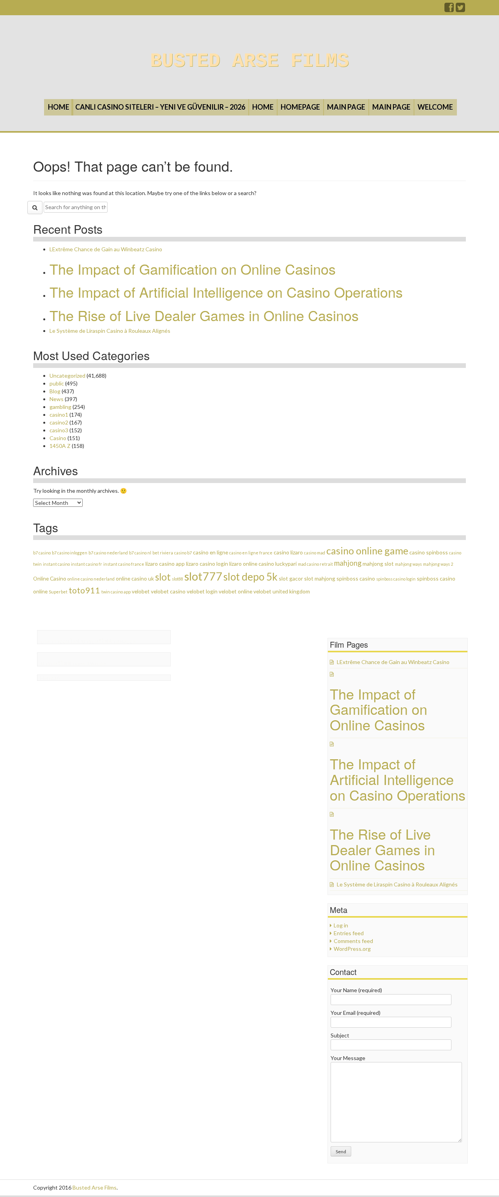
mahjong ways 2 (438, 564)
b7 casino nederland (108, 552)
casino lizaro (288, 552)
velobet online (235, 591)
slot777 (203, 576)
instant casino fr (86, 564)
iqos (80, 663)
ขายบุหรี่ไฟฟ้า (98, 641)
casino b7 (183, 552)
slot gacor (291, 578)
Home (58, 107)
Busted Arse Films (249, 61)
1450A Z (60, 445)
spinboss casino (355, 578)
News (57, 399)
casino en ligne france (251, 552)
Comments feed (353, 941)
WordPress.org (352, 948)
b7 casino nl (140, 552)
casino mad (314, 552)
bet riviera (162, 552)
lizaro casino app (165, 563)
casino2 (59, 422)
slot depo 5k (250, 576)
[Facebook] (449, 9)
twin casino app (116, 591)
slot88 (177, 578)
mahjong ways (408, 564)
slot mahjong (319, 578)
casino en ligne (210, 552)
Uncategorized (67, 375)
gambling (60, 406)
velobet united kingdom (281, 591)
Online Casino (49, 578)
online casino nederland (91, 578)
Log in (341, 925)
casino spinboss (428, 552)
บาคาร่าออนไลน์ (60, 641)
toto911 (84, 590)
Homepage (300, 107)
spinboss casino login (396, 578)
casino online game (367, 550)
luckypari (286, 563)
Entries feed (349, 933)
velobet (141, 591)
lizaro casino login (207, 563)
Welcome (435, 107)
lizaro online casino (251, 563)
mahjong (347, 563)
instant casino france (123, 564)
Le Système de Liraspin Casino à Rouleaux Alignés (110, 330)
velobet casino (168, 591)
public (57, 383)
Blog (55, 391)
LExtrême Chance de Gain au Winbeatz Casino (106, 249)
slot (163, 577)
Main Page (346, 107)
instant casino (56, 564)
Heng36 (50, 678)
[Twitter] (461, 9)
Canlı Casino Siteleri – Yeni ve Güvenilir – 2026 (160, 107)
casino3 (59, 430)
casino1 (59, 414)
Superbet (58, 591)
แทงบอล (126, 641)
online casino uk (135, 578)
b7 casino (42, 552)
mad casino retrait (315, 564)
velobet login (202, 591)
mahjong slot (378, 563)
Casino (58, 438)
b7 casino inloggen (69, 552)
